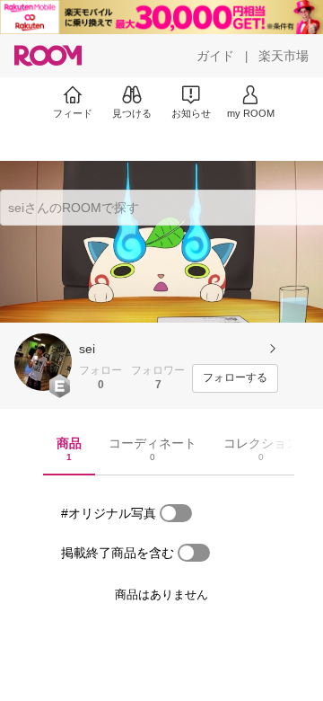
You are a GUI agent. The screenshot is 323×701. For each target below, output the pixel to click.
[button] (43, 362)
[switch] (176, 513)
